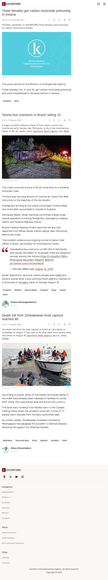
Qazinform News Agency (45, 131)
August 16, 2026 (44, 269)
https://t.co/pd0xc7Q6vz (54, 256)
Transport (44, 290)
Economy (6, 502)
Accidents (7, 101)
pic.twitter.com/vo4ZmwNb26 (27, 263)
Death (64, 440)
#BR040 (49, 260)
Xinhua (5, 338)
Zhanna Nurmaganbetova (23, 302)
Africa (34, 440)
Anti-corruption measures (13, 543)
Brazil (5, 294)
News (16, 101)
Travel (53, 290)
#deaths (39, 260)
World (4, 513)
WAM (66, 131)
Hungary (23, 282)
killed (58, 275)
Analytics (6, 508)
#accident (28, 260)
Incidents (17, 290)
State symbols (8, 538)
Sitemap (5, 557)
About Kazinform (9, 532)
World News (7, 440)
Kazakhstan (7, 492)
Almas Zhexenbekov (21, 448)
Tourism (63, 290)
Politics (5, 497)
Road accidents (31, 290)
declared (26, 423)
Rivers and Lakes (22, 440)
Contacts (6, 563)
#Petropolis (16, 260)
